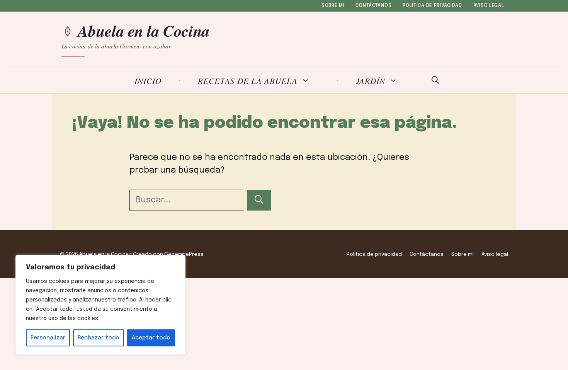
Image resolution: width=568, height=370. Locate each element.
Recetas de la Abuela (248, 80)
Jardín (370, 80)
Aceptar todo (151, 338)
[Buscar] (259, 200)
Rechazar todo (98, 338)
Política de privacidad (432, 5)
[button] (435, 80)
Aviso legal (488, 5)
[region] (100, 305)
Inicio (148, 80)
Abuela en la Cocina (144, 30)
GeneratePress (184, 254)
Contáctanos (373, 5)
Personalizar (48, 338)
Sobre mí (333, 5)
